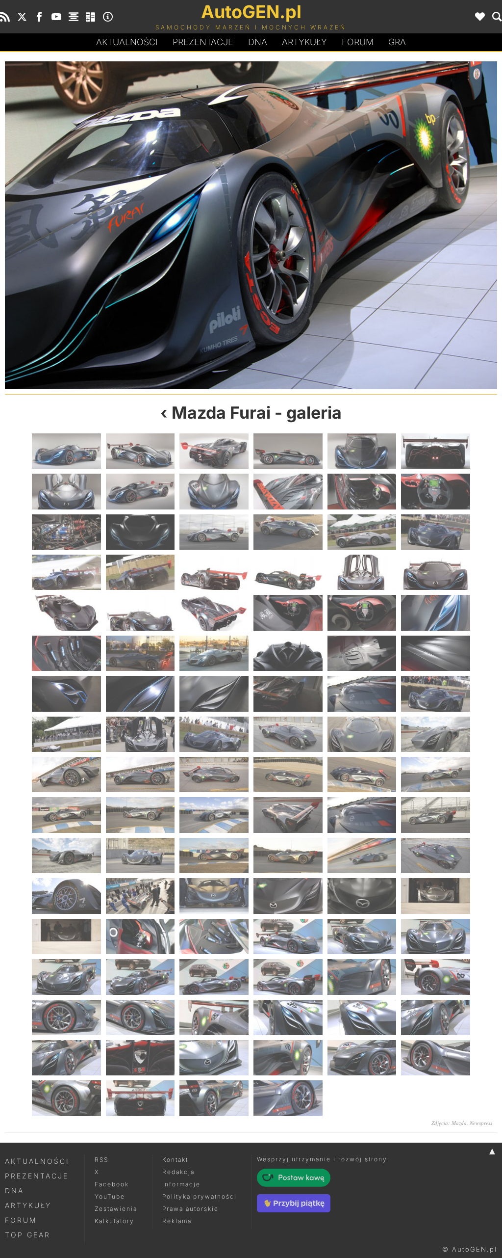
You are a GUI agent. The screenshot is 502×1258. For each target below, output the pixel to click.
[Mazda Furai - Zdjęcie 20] (140, 572)
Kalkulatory (114, 1221)
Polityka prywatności (199, 1196)
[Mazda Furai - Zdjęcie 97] (66, 1098)
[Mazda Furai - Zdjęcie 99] (214, 1098)
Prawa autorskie (190, 1208)
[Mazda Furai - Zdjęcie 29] (362, 612)
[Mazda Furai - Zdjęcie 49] (66, 774)
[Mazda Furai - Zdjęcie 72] (435, 895)
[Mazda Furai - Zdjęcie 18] (435, 532)
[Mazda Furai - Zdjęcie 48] (435, 734)
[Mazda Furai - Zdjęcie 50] (140, 774)
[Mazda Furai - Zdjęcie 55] (66, 814)
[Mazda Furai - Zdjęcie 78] (435, 936)
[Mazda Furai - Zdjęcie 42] (435, 693)
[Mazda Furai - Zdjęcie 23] (362, 572)
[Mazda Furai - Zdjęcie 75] (214, 936)
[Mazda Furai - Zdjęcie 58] (288, 814)
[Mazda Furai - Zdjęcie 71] (362, 895)
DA (257, 42)
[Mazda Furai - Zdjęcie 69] (214, 895)
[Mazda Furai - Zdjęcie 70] (288, 895)
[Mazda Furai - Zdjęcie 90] (128, 225)
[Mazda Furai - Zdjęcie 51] (214, 774)
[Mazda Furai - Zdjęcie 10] (288, 491)
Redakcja (178, 1172)
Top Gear (27, 1235)
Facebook (112, 1184)
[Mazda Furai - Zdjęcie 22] (288, 572)
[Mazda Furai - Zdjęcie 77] (362, 936)
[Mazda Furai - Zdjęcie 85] (66, 1017)
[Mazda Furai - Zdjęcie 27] (214, 612)
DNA (14, 1190)
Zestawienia (116, 1208)
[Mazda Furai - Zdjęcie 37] (66, 693)
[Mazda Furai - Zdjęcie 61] (66, 855)
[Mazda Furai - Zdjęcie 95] (362, 1057)
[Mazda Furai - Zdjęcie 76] (288, 936)
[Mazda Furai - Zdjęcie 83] (362, 976)
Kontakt (175, 1159)
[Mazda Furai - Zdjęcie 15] (214, 532)
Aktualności (127, 42)
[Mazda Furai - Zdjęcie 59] (362, 814)
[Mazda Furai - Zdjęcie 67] (66, 895)
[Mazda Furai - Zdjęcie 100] (288, 1098)
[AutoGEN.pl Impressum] (108, 17)
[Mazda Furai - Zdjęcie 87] (214, 1017)
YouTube (110, 1196)
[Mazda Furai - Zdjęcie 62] (140, 855)
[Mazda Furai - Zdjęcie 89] (362, 1017)
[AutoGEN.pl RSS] (5, 17)
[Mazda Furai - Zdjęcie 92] (374, 225)
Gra (397, 42)
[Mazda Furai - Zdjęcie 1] (66, 451)
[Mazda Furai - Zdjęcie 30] (435, 612)
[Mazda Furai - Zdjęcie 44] (140, 734)
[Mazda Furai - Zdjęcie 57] (214, 814)
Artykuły (304, 42)
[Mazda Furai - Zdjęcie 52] (288, 774)
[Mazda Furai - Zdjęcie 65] (362, 855)
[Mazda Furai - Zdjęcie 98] (140, 1098)
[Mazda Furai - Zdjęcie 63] (214, 855)
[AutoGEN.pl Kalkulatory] (91, 17)
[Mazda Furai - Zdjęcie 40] (288, 693)
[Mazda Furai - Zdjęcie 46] (288, 734)
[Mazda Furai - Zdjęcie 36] (435, 653)
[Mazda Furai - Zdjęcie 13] (66, 532)
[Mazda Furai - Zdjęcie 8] (140, 491)
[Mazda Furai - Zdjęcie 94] (288, 1057)
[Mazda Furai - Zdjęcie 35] (362, 653)
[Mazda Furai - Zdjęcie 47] (362, 734)
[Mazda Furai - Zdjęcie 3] (214, 451)
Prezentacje (203, 42)
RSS (101, 1159)
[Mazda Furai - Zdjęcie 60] (435, 814)
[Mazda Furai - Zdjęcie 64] (288, 855)
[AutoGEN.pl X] (22, 17)
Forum (358, 42)
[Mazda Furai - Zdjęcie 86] (140, 1017)
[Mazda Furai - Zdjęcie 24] (435, 572)
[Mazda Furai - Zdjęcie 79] (66, 976)
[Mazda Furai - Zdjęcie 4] (288, 451)
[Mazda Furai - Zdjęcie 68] (140, 895)
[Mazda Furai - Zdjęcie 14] (140, 532)
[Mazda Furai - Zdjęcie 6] (435, 451)
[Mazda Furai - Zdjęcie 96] (435, 1057)
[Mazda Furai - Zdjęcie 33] (214, 653)
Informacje (181, 1184)
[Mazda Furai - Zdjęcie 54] (435, 774)
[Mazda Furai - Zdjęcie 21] (214, 572)
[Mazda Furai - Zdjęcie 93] (214, 1057)
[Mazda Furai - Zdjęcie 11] (362, 491)
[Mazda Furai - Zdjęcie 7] (66, 491)
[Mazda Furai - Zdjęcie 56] (140, 814)
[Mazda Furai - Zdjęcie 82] (288, 976)
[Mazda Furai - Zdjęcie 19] (66, 572)
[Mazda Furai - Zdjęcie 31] (66, 653)
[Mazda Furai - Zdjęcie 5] (362, 451)
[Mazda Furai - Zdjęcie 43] (66, 734)
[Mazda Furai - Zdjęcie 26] (140, 612)
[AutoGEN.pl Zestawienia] (73, 17)
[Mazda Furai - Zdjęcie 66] (435, 855)
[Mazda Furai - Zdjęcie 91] (66, 1057)
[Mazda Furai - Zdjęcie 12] (435, 491)
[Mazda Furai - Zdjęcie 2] (140, 451)
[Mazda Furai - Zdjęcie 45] (214, 734)
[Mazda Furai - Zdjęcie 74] (140, 936)
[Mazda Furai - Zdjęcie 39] (214, 693)
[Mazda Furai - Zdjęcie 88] (288, 1017)
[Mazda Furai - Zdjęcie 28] (288, 612)
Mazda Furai (221, 412)
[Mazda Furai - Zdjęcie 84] (435, 976)
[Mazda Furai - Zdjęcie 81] (214, 976)
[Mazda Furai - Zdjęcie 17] (362, 532)
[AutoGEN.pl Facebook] (39, 17)
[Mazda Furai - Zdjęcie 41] (362, 693)
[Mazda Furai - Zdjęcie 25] (66, 612)
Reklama (177, 1221)
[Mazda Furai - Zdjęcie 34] (288, 653)
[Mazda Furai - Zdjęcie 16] (288, 532)
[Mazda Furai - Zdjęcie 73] (66, 936)
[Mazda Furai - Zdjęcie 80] (140, 976)
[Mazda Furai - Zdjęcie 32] (140, 653)
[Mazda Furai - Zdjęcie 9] (214, 491)
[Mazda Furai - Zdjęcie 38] (140, 693)
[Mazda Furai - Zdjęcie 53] (362, 774)
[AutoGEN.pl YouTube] (56, 17)
